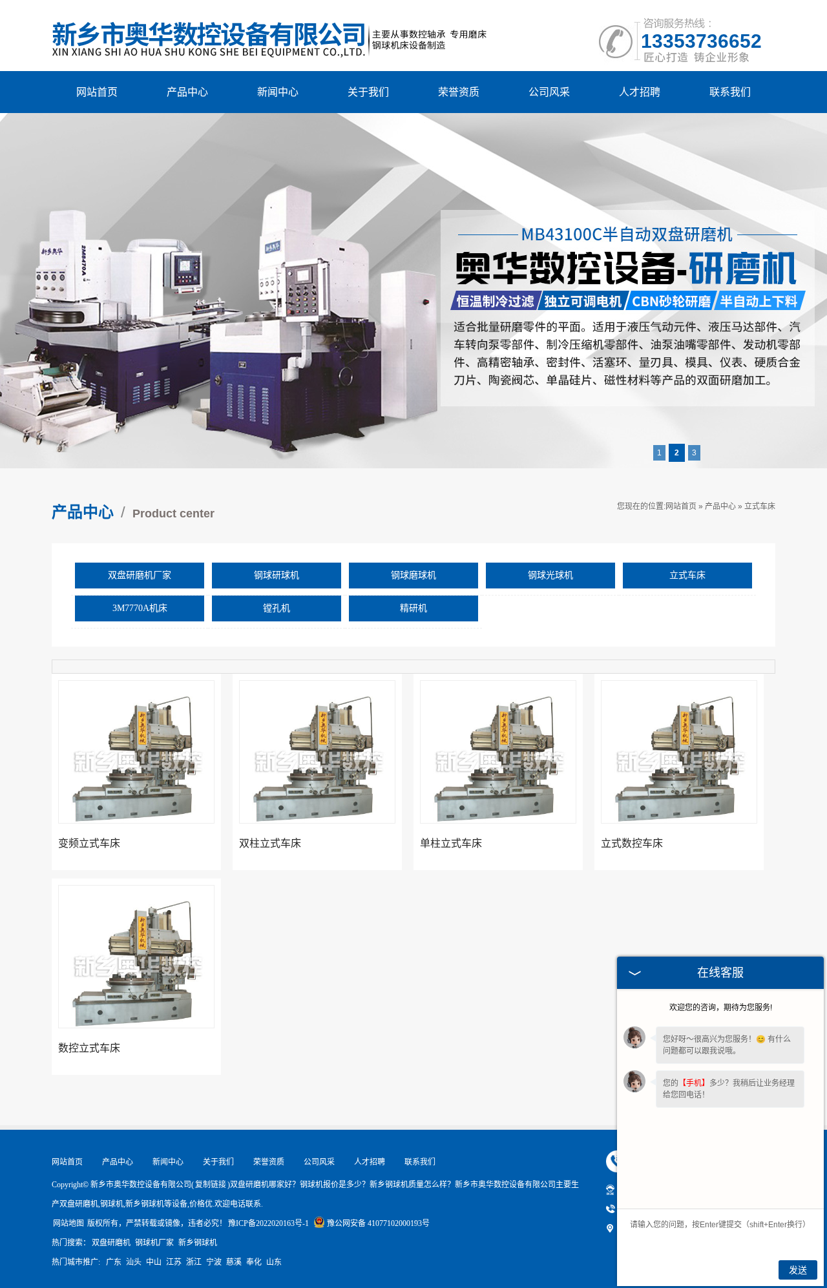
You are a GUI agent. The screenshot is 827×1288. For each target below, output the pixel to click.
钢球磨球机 (413, 575)
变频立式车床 (89, 843)
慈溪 (234, 1262)
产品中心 (187, 92)
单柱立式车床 (451, 843)
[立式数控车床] (679, 773)
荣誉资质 (458, 92)
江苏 (174, 1262)
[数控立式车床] (136, 978)
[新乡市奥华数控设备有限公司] (271, 18)
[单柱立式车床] (498, 773)
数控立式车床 (89, 1048)
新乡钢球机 (197, 1242)
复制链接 (210, 1184)
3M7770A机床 (139, 608)
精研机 (413, 608)
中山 (154, 1262)
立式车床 (759, 506)
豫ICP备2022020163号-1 (268, 1223)
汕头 (133, 1262)
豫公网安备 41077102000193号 (378, 1223)
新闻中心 (277, 92)
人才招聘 (639, 92)
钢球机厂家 (154, 1242)
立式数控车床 (632, 843)
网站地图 (68, 1223)
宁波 (214, 1262)
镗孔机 (276, 608)
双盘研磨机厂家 (139, 575)
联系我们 (730, 92)
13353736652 (701, 41)
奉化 (254, 1262)
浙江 (194, 1262)
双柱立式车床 (270, 843)
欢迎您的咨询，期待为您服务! (720, 1007)
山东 (274, 1262)
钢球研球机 (276, 575)
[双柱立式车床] (317, 773)
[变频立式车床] (136, 773)
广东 (113, 1262)
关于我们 (368, 92)
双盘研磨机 (111, 1242)
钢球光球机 (550, 575)
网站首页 (97, 92)
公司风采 (549, 92)
